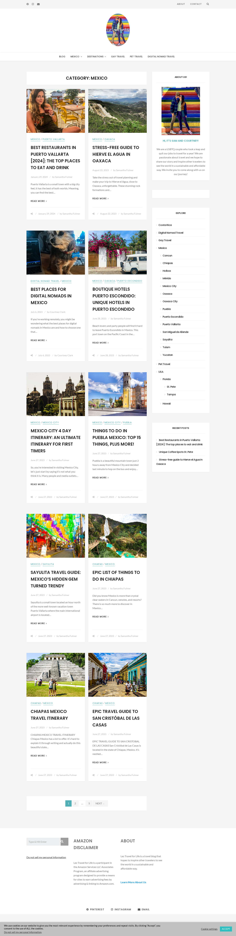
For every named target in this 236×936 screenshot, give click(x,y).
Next (100, 803)
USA (160, 372)
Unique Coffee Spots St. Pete (176, 452)
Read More (38, 201)
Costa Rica (165, 225)
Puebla (127, 422)
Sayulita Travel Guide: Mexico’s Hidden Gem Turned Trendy (56, 579)
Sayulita (48, 564)
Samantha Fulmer (64, 177)
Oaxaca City (170, 301)
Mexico (74, 56)
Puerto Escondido (129, 280)
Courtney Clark (57, 312)
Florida (166, 379)
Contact (196, 4)
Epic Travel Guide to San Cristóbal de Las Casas (116, 718)
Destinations (95, 56)
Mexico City (51, 422)
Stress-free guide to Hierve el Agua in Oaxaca (115, 154)
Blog (62, 56)
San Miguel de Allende (175, 332)
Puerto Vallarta (54, 139)
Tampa (171, 394)
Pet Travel (136, 56)
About (181, 4)
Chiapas (97, 564)
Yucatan (168, 355)
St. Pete (171, 387)
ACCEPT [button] (226, 929)
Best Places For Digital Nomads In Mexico (51, 296)
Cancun (167, 255)
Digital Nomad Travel (161, 56)
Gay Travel (118, 56)
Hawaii (166, 403)
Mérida (167, 278)
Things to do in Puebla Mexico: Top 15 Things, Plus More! (116, 437)
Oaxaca (110, 139)
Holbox (167, 271)
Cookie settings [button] (209, 929)
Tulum (166, 347)
